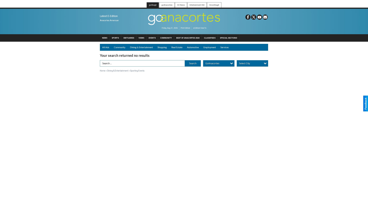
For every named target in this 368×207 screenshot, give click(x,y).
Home (102, 71)
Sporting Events (137, 71)
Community (119, 47)
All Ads (105, 47)
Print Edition (185, 28)
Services (225, 47)
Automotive (193, 47)
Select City (244, 63)
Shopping (162, 47)
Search (193, 63)
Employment (209, 47)
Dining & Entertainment (141, 47)
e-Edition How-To (199, 28)
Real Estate (176, 47)
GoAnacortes (212, 63)
